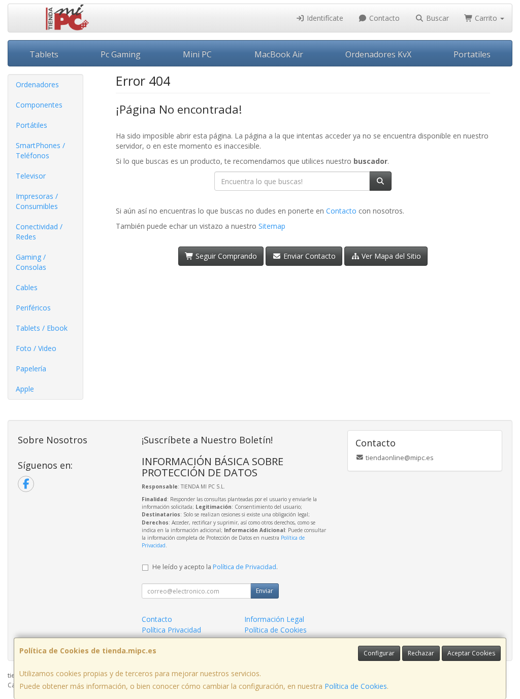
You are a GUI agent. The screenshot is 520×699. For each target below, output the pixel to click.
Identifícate (324, 18)
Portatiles (472, 54)
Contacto (383, 18)
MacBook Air (278, 54)
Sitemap (271, 226)
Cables (27, 287)
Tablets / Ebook (42, 328)
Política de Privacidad (244, 567)
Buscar (436, 18)
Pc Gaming (121, 54)
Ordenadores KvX (378, 54)
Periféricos (33, 307)
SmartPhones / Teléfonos (40, 150)
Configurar (379, 653)
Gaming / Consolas (31, 262)
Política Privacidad (171, 630)
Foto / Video (36, 348)
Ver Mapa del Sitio (390, 256)
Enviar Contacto (308, 256)
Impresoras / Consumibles (37, 201)
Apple (25, 389)
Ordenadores (37, 84)
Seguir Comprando (225, 256)
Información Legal (274, 619)
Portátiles (31, 125)
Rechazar (421, 653)
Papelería (31, 368)
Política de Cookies (355, 686)
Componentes (39, 105)
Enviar (264, 590)
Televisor (31, 176)
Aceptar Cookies (471, 653)
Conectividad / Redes (39, 231)
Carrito (486, 18)
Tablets (43, 54)
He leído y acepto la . (215, 567)
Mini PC (197, 54)
